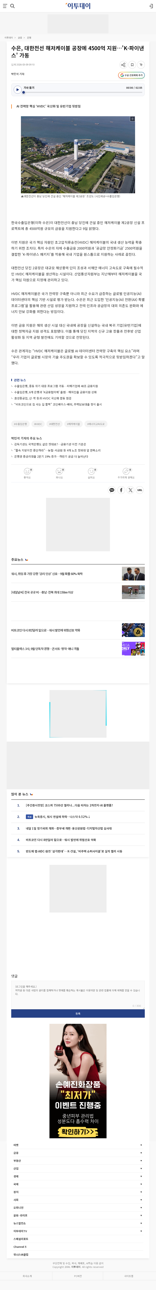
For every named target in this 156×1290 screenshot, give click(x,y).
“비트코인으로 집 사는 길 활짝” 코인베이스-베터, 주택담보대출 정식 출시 (58, 404)
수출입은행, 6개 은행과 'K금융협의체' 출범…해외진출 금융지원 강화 (55, 392)
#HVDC (38, 424)
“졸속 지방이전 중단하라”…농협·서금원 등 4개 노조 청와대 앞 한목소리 (57, 450)
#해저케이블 (73, 424)
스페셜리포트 (21, 1239)
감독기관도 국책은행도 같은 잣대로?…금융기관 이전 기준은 (50, 444)
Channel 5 (20, 1247)
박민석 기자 (17, 74)
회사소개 (27, 1276)
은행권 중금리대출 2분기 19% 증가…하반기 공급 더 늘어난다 (51, 456)
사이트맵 (128, 1276)
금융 (20, 37)
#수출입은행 (20, 424)
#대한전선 (54, 424)
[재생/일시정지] (18, 90)
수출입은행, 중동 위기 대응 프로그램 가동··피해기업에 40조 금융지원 (56, 386)
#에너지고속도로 (96, 424)
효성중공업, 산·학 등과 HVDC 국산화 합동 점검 (42, 398)
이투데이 (9, 37)
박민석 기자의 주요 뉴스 (26, 438)
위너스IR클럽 (21, 1254)
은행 (29, 37)
